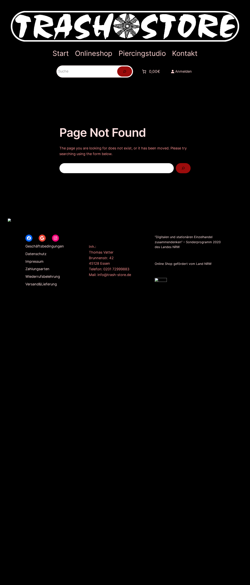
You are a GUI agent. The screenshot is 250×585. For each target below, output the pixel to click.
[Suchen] (124, 71)
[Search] (183, 168)
